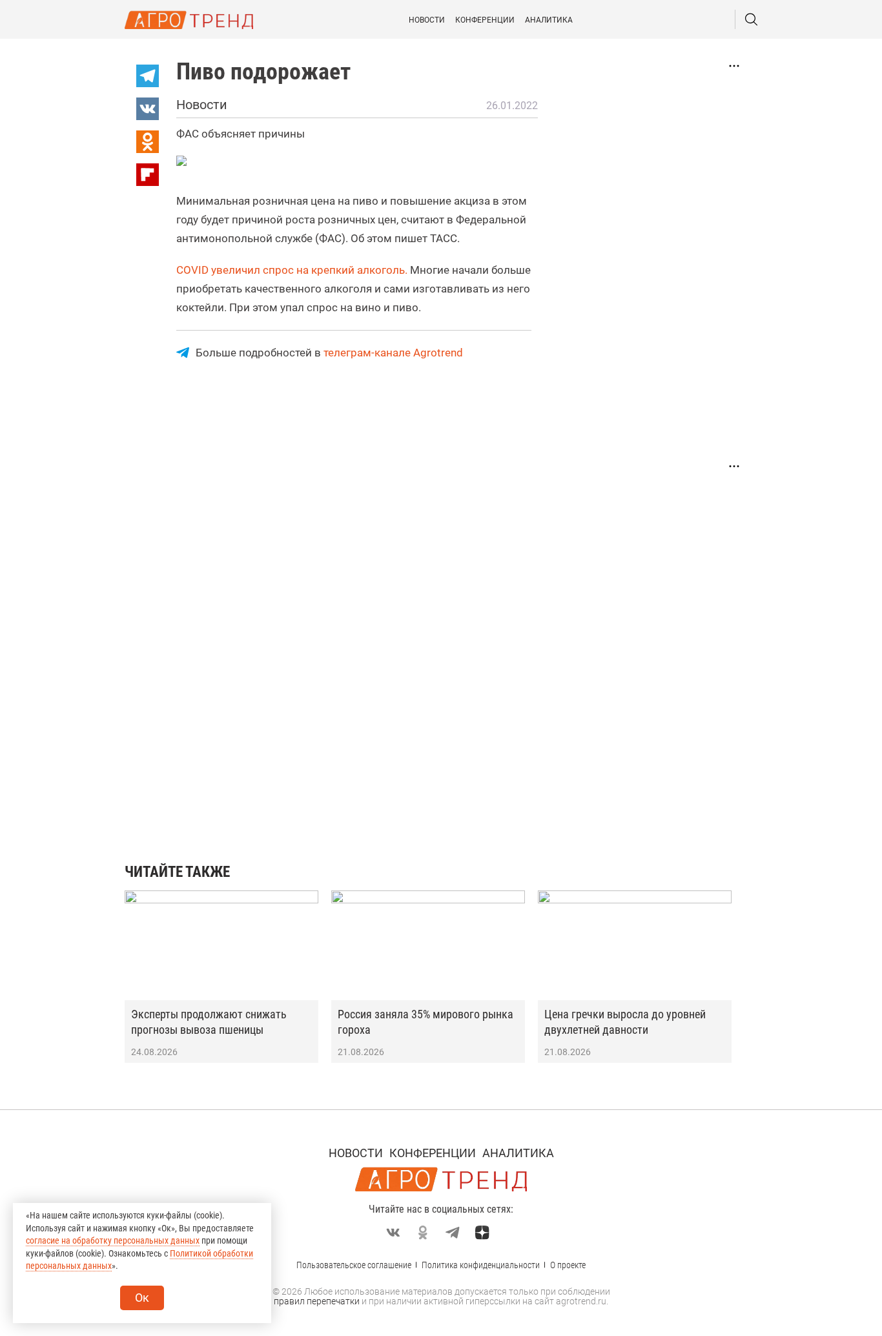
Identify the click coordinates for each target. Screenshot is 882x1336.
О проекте (568, 1265)
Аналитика (549, 20)
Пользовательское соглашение (353, 1265)
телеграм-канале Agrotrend (393, 352)
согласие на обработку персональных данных (113, 1240)
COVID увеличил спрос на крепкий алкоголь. (291, 269)
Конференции (485, 20)
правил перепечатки (317, 1301)
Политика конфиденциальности (481, 1265)
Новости (427, 20)
